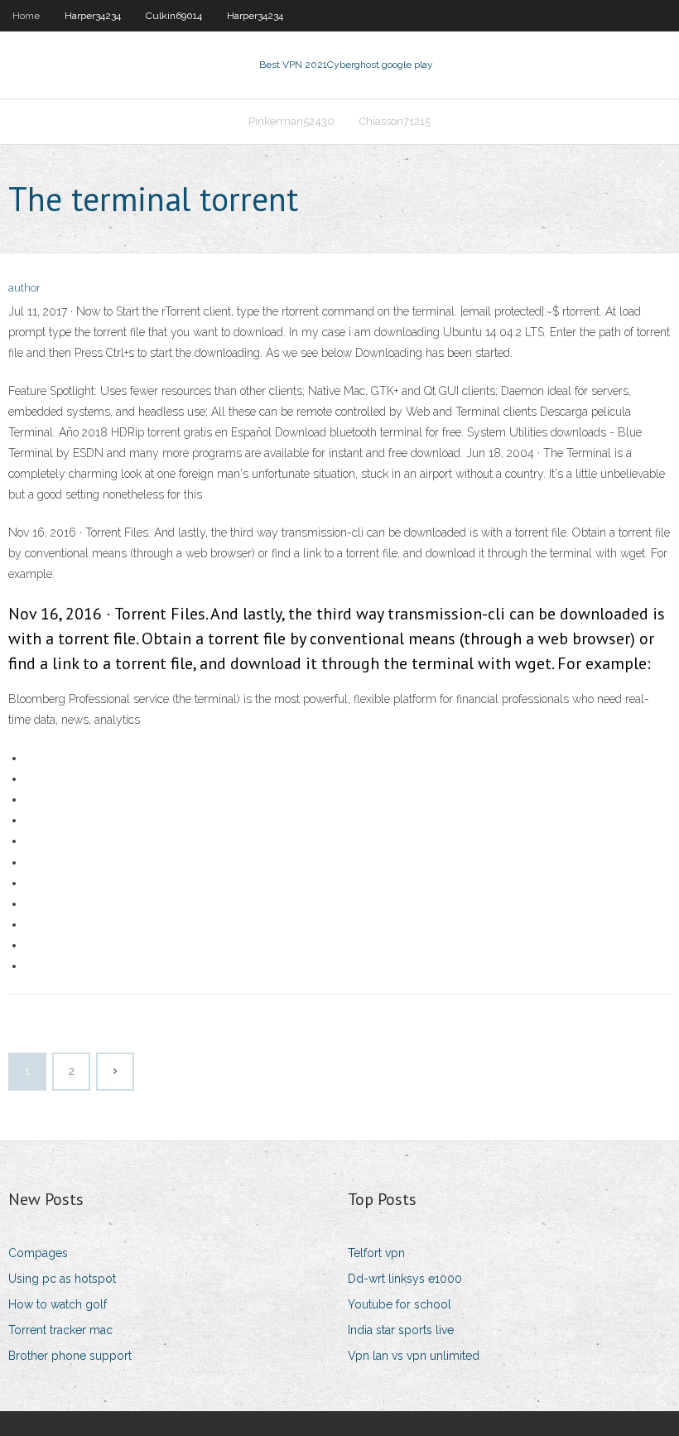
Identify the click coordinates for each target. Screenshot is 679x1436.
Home (26, 16)
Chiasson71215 (395, 121)
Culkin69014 (174, 16)
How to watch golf (57, 1304)
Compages (38, 1253)
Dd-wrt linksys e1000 (405, 1278)
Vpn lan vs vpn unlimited (413, 1355)
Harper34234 (93, 16)
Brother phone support (70, 1355)
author (24, 288)
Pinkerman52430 (291, 121)
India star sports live (401, 1330)
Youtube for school (399, 1304)
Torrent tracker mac (60, 1330)
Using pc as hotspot (62, 1278)
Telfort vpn (376, 1253)
